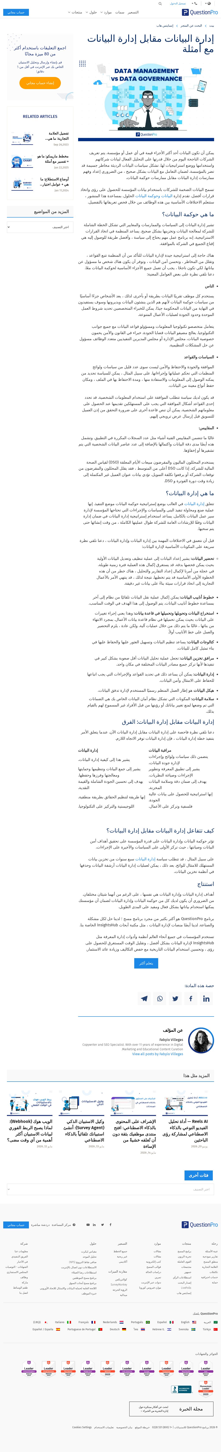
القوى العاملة (184, 1261)
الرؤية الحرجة (120, 1289)
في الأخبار (22, 1261)
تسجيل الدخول (178, 3)
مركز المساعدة (61, 1225)
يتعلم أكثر (146, 963)
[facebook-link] (110, 1225)
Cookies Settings (82, 1427)
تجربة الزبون (184, 1256)
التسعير (133, 12)
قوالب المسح (154, 1266)
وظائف (24, 1277)
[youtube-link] (88, 1225)
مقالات (157, 1251)
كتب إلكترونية (153, 1261)
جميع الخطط (120, 1251)
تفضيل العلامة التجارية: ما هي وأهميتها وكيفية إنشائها (53, 138)
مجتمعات (186, 1266)
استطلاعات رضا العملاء (84, 1272)
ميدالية (123, 1295)
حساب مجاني (16, 12)
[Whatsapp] (159, 998)
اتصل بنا (23, 1292)
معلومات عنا (21, 1251)
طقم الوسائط (20, 1287)
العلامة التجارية (210, 1266)
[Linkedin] (206, 998)
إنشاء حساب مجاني (40, 83)
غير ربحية (122, 1256)
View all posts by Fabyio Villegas (157, 1054)
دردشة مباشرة (40, 1225)
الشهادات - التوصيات (16, 1266)
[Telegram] (144, 998)
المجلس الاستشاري (17, 1272)
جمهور (187, 1272)
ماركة (25, 1282)
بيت (211, 25)
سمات (119, 12)
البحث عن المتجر (191, 25)
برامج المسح (184, 1251)
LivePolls (186, 1287)
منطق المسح (211, 1261)
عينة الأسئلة (211, 1251)
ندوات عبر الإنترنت (151, 1282)
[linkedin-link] (94, 1225)
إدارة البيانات (194, 503)
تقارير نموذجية (210, 1256)
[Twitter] (175, 998)
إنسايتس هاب (164, 25)
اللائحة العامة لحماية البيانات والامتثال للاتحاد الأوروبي (68, 1288)
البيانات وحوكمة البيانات (153, 196)
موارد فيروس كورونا (150, 1287)
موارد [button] (108, 12)
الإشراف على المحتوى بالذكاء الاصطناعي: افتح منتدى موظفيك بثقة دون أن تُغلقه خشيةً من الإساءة (134, 1134)
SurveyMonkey (119, 1284)
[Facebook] (190, 998)
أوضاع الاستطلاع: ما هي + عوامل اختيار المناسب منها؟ (54, 184)
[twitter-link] (102, 1225)
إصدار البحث (184, 1282)
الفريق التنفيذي (19, 1256)
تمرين (158, 1277)
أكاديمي (123, 1261)
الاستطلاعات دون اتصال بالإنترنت (78, 1267)
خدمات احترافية (209, 1277)
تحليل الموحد (89, 1256)
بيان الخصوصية (124, 1427)
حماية (215, 1282)
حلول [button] (93, 12)
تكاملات (214, 1272)
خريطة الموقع (142, 1427)
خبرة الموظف (89, 1293)
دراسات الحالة (153, 1272)
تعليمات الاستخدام (104, 1427)
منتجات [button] (77, 12)
